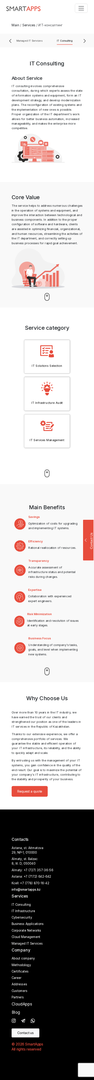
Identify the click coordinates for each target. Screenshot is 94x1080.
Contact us (25, 1033)
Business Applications (28, 924)
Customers (20, 991)
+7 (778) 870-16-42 (34, 883)
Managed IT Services (29, 40)
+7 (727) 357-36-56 (38, 870)
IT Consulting (65, 40)
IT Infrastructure (23, 911)
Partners (18, 997)
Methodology (21, 965)
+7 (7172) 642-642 (37, 877)
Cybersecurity (22, 917)
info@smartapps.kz (26, 890)
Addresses (19, 984)
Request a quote (29, 791)
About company (23, 958)
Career (16, 978)
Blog (16, 1012)
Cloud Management (26, 937)
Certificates (20, 971)
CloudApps (22, 1004)
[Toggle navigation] (81, 8)
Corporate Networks (26, 931)
